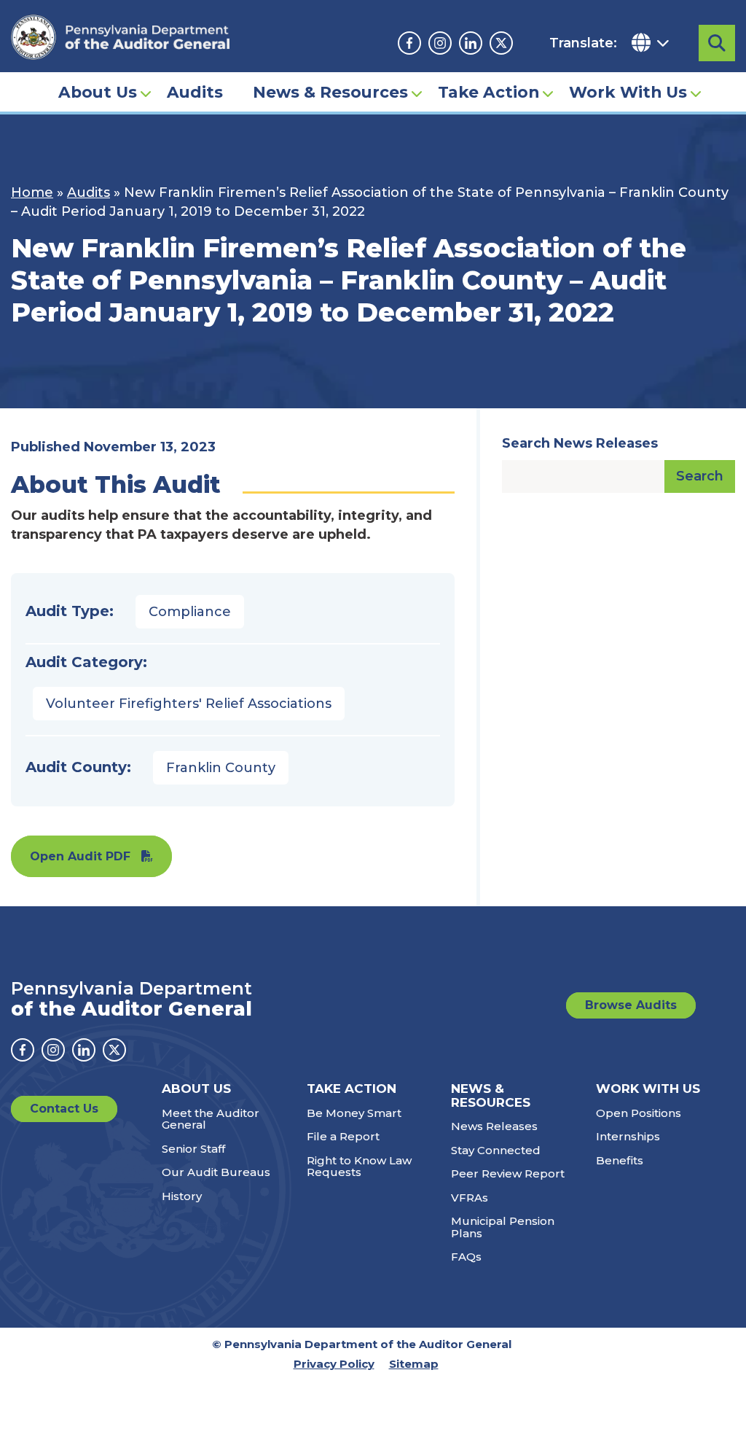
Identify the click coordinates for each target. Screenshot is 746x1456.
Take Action (488, 91)
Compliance (190, 612)
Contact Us (64, 1109)
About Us (97, 91)
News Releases (494, 1126)
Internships (628, 1136)
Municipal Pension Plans (502, 1227)
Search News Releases (580, 443)
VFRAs (469, 1197)
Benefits (619, 1160)
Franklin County (220, 768)
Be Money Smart (354, 1113)
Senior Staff (193, 1149)
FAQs (466, 1257)
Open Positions (638, 1113)
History (182, 1196)
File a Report (343, 1136)
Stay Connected (496, 1150)
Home (32, 192)
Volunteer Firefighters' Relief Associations (188, 704)
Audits (195, 91)
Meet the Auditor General (210, 1119)
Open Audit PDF (80, 856)
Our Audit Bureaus (216, 1172)
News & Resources (330, 91)
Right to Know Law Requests (359, 1166)
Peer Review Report (508, 1173)
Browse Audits (631, 1005)
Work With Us (628, 91)
